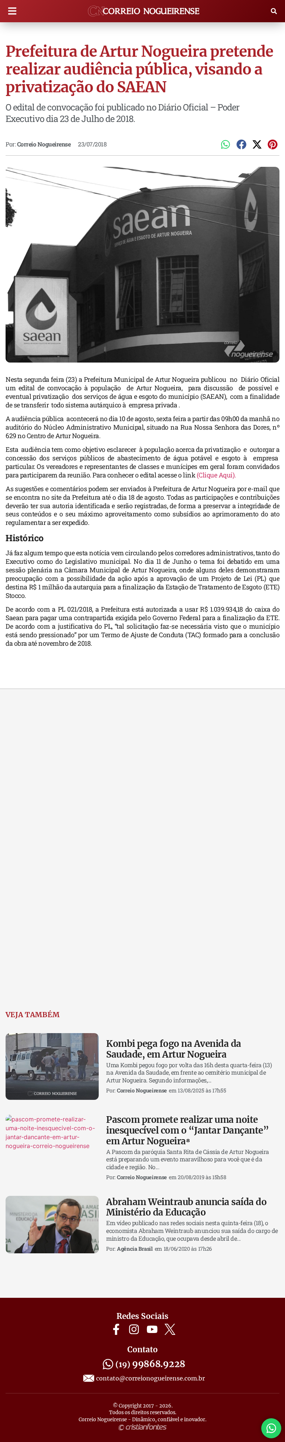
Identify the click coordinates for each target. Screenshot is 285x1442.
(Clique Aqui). (216, 475)
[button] (12, 11)
